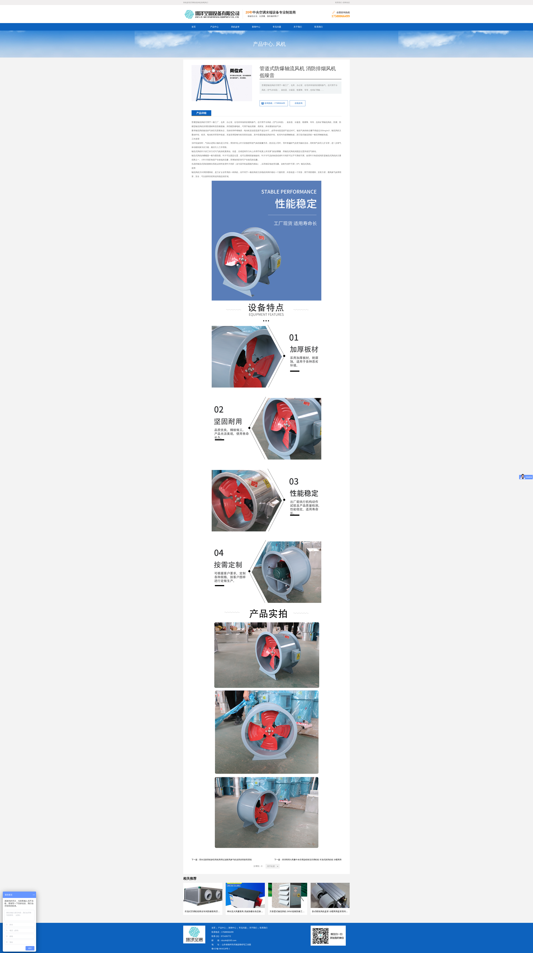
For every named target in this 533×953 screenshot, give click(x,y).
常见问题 (277, 27)
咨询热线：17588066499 (275, 103)
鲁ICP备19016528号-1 (221, 949)
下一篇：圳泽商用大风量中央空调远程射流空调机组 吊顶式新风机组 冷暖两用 (307, 860)
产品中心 (214, 27)
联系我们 (338, 2)
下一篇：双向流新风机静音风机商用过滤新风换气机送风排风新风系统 (222, 860)
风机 (281, 44)
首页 (194, 27)
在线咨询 (298, 103)
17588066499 (340, 16)
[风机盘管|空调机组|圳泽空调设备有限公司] (213, 14)
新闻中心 (256, 27)
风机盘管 (235, 27)
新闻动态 (346, 2)
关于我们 (298, 27)
